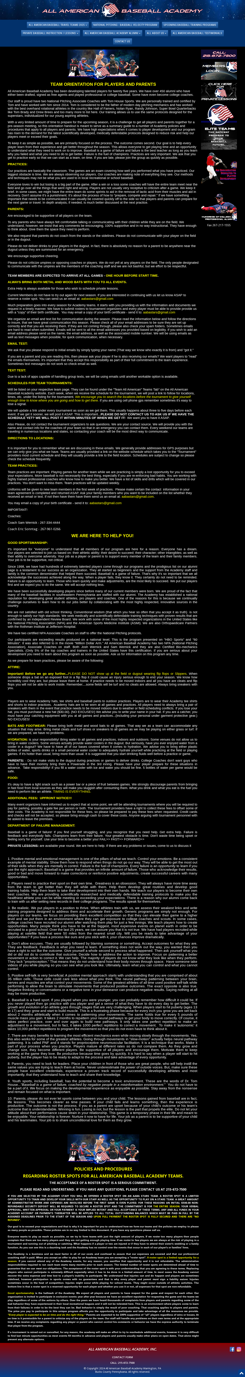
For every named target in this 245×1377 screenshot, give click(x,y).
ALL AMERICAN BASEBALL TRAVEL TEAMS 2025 (57, 25)
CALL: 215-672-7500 (122, 1362)
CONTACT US (122, 41)
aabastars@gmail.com (97, 299)
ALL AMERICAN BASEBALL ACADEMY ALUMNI (112, 33)
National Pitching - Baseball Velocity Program (125, 25)
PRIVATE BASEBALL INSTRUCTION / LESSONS (50, 33)
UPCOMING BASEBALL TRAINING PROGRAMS (190, 25)
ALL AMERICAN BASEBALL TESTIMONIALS (197, 33)
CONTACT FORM (122, 1357)
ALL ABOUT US (156, 33)
